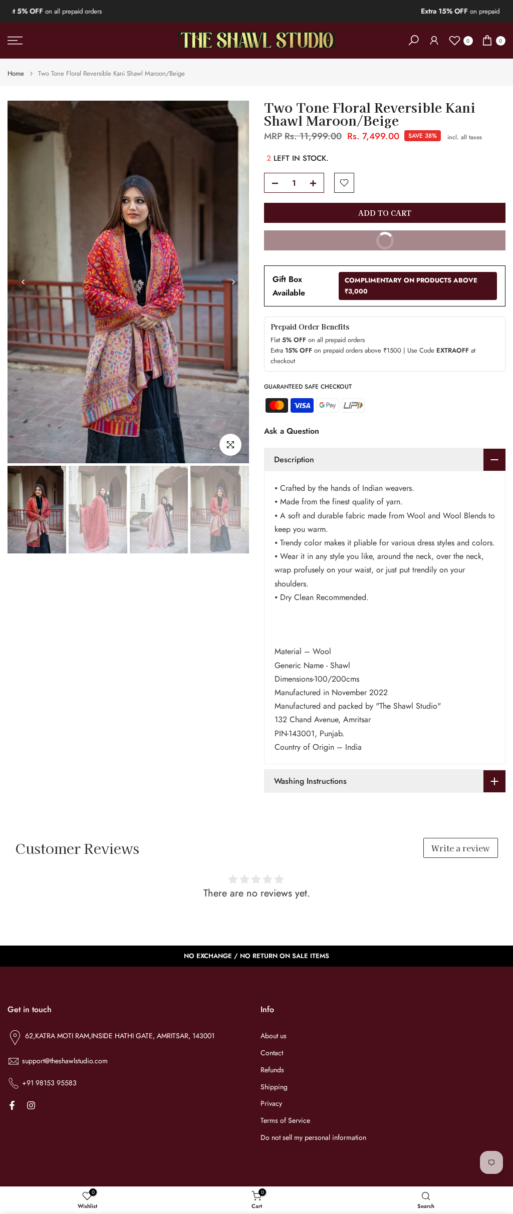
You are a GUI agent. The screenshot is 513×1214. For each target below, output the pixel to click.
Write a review (460, 848)
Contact (272, 1053)
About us (274, 1036)
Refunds (272, 1070)
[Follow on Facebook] (12, 1105)
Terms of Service (285, 1120)
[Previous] (23, 281)
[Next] (232, 281)
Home (16, 73)
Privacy (271, 1103)
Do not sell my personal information (313, 1137)
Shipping (274, 1087)
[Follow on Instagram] (31, 1105)
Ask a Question (291, 431)
